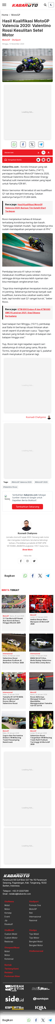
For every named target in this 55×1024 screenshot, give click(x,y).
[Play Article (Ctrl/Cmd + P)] (38, 160)
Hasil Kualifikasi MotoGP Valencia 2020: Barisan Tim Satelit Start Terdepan (25, 207)
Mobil (7, 905)
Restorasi (9, 941)
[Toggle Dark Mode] (51, 4)
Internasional (35, 916)
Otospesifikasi (12, 947)
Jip (6, 920)
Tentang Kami (12, 968)
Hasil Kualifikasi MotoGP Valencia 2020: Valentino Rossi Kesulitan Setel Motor (26, 28)
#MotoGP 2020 (41, 482)
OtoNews (9, 901)
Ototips (33, 930)
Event (7, 916)
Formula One (35, 905)
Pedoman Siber (12, 976)
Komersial (9, 959)
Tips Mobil (34, 934)
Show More (27, 549)
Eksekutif (9, 924)
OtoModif (9, 930)
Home (5, 14)
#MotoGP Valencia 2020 (22, 482)
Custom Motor (11, 938)
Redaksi (9, 972)
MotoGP (15, 14)
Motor (7, 909)
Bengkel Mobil (35, 941)
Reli (31, 913)
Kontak (8, 965)
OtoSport (33, 901)
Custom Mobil (11, 934)
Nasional (33, 920)
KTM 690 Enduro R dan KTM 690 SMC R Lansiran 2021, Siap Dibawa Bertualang (27, 312)
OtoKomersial (36, 951)
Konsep (8, 913)
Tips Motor (34, 938)
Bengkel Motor (36, 945)
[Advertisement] (27, 112)
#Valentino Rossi (10, 487)
